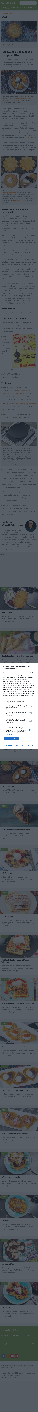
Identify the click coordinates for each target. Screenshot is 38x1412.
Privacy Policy (30, 745)
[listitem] (19, 701)
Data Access (19, 745)
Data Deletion (8, 745)
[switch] (30, 706)
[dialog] (19, 706)
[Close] (34, 667)
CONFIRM (11, 738)
